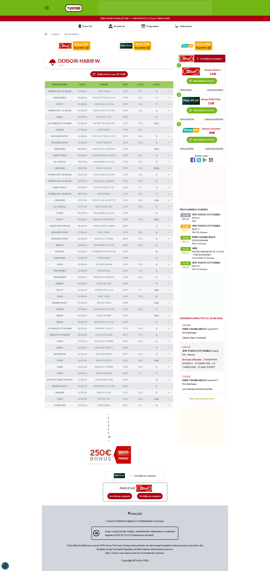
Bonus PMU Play (187, 119)
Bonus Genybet (186, 148)
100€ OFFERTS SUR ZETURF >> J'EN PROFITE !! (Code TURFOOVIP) (135, 18)
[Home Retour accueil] (73, 8)
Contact (110, 520)
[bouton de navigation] (46, 8)
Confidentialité (144, 520)
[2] (191, 101)
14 (109, 436)
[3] (191, 130)
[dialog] (5, 565)
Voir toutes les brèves (202, 398)
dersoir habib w (71, 34)
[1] (191, 71)
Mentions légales (125, 520)
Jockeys (56, 34)
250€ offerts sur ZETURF (111, 74)
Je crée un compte (119, 496)
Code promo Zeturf (215, 89)
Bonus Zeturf (186, 89)
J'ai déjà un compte (150, 496)
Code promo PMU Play (214, 119)
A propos (159, 520)
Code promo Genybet (214, 148)
